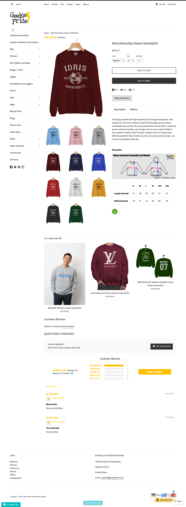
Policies (55, 4)
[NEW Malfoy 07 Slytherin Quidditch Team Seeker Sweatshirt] (155, 261)
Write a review (67, 326)
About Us (14, 461)
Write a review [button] (155, 371)
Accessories (15, 152)
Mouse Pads (16, 111)
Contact (69, 4)
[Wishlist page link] (13, 30)
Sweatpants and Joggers (21, 83)
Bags (25, 104)
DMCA (12, 474)
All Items (14, 159)
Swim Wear (15, 132)
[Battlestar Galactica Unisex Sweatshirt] (64, 274)
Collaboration (16, 478)
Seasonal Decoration (19, 35)
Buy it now (144, 80)
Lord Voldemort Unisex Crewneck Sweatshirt (110, 293)
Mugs (12, 118)
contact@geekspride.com (112, 477)
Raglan (25, 76)
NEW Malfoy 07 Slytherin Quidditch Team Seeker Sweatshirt (155, 284)
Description (120, 109)
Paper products (25, 145)
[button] (50, 37)
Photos (13, 471)
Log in (77, 4)
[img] (52, 394)
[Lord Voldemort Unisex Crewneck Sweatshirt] (110, 266)
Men (25, 49)
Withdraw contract (93, 502)
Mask (25, 138)
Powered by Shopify (39, 496)
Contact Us (14, 468)
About (46, 4)
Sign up (86, 4)
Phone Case (15, 125)
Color (114, 56)
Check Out (172, 4)
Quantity (139, 56)
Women (25, 56)
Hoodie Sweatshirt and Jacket (25, 42)
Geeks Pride (27, 496)
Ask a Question (122, 98)
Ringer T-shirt (16, 69)
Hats (25, 97)
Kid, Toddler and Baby (25, 63)
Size (62, 4)
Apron (13, 90)
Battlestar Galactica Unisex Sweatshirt (64, 307)
